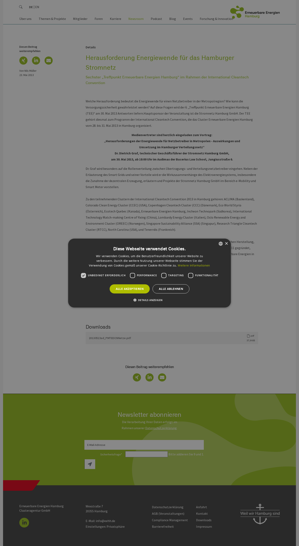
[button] (149, 299)
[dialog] (149, 273)
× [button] (226, 243)
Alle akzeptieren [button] (130, 289)
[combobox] (221, 244)
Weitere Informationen (194, 265)
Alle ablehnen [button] (171, 289)
